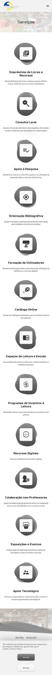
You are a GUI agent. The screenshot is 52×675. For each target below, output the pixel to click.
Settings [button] (26, 668)
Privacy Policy (16, 649)
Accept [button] (26, 657)
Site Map (19, 637)
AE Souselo (31, 637)
